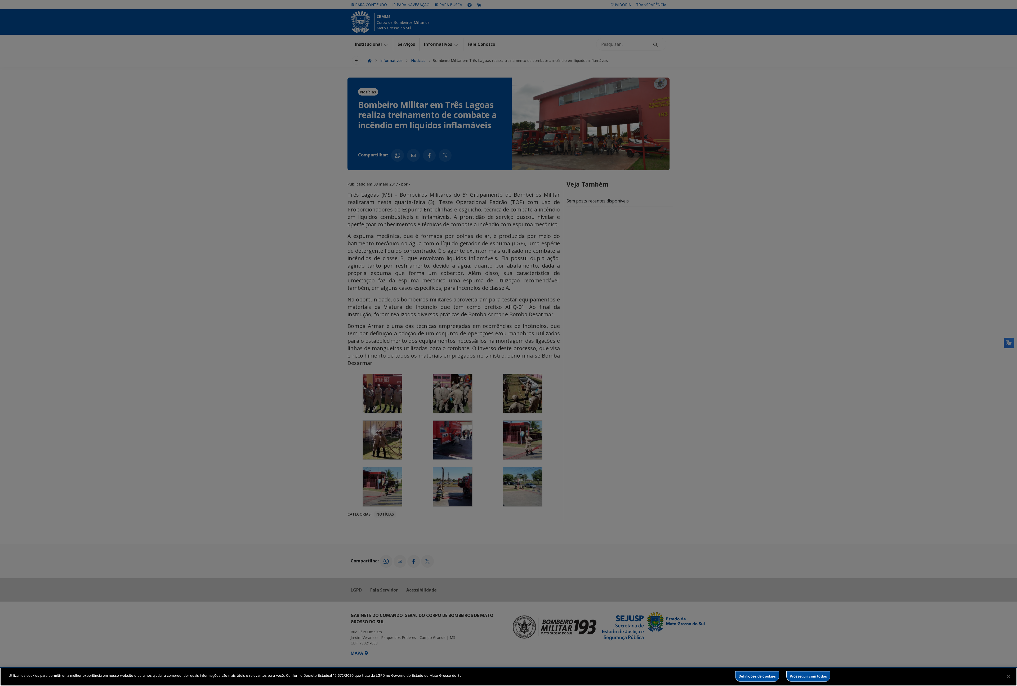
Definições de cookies (757, 676)
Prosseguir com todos (808, 676)
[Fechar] (1008, 676)
